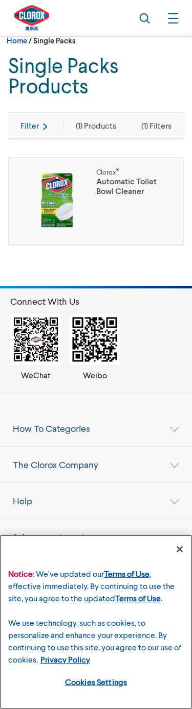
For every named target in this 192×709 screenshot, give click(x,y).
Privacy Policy (65, 659)
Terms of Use (127, 573)
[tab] (96, 428)
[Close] (179, 549)
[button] (171, 18)
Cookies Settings (96, 682)
